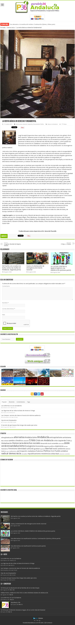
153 (22, 604)
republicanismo (34, 454)
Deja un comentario (53, 124)
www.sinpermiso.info (37, 231)
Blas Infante (4, 440)
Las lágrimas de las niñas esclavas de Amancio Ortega (18, 410)
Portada (2, 27)
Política (47, 451)
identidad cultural (25, 448)
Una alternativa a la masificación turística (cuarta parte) (25, 24)
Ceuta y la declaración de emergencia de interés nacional (35, 268)
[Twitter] (38, 393)
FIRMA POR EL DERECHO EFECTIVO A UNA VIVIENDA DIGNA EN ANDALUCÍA (24, 593)
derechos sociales (32, 443)
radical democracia (11, 453)
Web (3, 315)
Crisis (32, 440)
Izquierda (30, 124)
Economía (39, 446)
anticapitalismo (55, 437)
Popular (4, 402)
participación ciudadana (26, 451)
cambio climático (16, 441)
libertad (48, 448)
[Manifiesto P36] (5, 605)
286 (12, 594)
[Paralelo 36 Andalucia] (37, 6)
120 (11, 612)
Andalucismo (31, 437)
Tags (28, 402)
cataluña (26, 441)
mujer (7, 451)
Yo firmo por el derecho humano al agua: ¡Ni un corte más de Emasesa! (23, 610)
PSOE (52, 451)
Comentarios (21, 402)
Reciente (11, 402)
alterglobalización (7, 437)
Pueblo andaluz (61, 451)
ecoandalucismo (16, 445)
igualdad (37, 449)
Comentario (6, 286)
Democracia (11, 27)
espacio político (49, 446)
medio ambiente (59, 449)
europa (66, 446)
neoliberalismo (13, 451)
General (25, 124)
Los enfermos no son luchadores (11, 406)
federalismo (4, 449)
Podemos (39, 451)
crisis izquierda (60, 441)
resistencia (45, 454)
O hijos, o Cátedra (66, 243)
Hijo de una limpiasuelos (9, 420)
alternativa (19, 437)
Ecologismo (30, 446)
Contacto (49, 623)
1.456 (13, 590)
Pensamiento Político (38, 124)
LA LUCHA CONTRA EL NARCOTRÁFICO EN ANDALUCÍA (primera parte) (61, 268)
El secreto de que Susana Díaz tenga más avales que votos (19, 425)
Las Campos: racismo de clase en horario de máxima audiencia (20, 415)
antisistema (67, 437)
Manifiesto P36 (15, 602)
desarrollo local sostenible (49, 443)
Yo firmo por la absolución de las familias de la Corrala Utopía (20, 588)
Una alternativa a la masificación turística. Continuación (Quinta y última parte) (35, 538)
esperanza (59, 446)
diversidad (61, 443)
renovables (24, 454)
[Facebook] (35, 393)
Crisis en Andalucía (44, 440)
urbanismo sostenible (64, 454)
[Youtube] (42, 393)
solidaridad (54, 454)
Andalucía (43, 437)
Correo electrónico (8, 309)
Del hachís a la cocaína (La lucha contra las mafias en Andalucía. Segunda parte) (11, 268)
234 (13, 599)
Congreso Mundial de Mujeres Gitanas (12, 244)
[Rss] (32, 393)
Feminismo (12, 449)
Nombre (5, 303)
